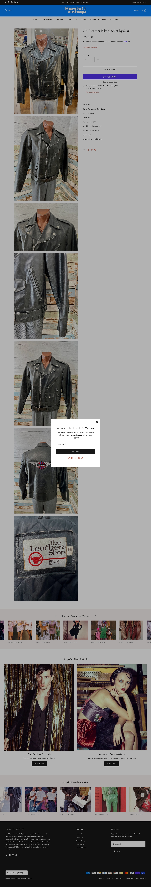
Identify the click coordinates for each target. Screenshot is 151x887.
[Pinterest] (79, 458)
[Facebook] (72, 458)
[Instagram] (75, 458)
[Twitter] (69, 458)
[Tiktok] (82, 458)
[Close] (97, 422)
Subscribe (75, 451)
